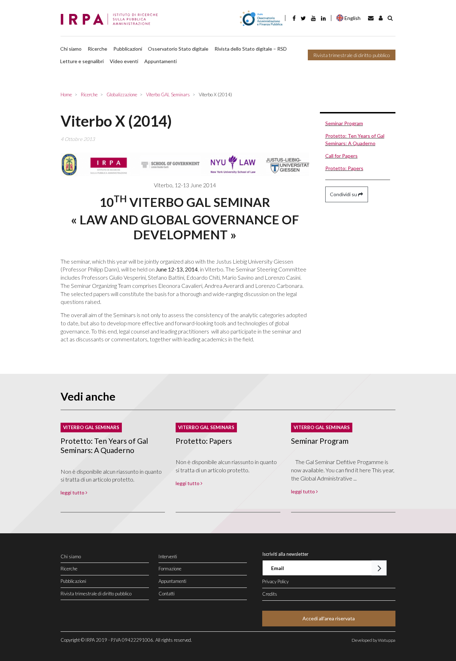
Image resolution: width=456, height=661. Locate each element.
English (352, 18)
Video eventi (124, 61)
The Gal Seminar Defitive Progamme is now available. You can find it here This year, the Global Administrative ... (342, 470)
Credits (269, 594)
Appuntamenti (160, 61)
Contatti (167, 593)
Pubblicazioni (127, 49)
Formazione (170, 568)
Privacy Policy (275, 581)
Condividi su (344, 194)
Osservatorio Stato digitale (178, 49)
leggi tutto (73, 492)
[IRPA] (111, 19)
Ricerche (97, 49)
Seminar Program (344, 123)
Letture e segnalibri (82, 61)
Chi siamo (71, 49)
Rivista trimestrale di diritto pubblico (351, 55)
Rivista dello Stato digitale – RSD (250, 49)
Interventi (168, 556)
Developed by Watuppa (373, 640)
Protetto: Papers (344, 168)
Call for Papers (341, 156)
